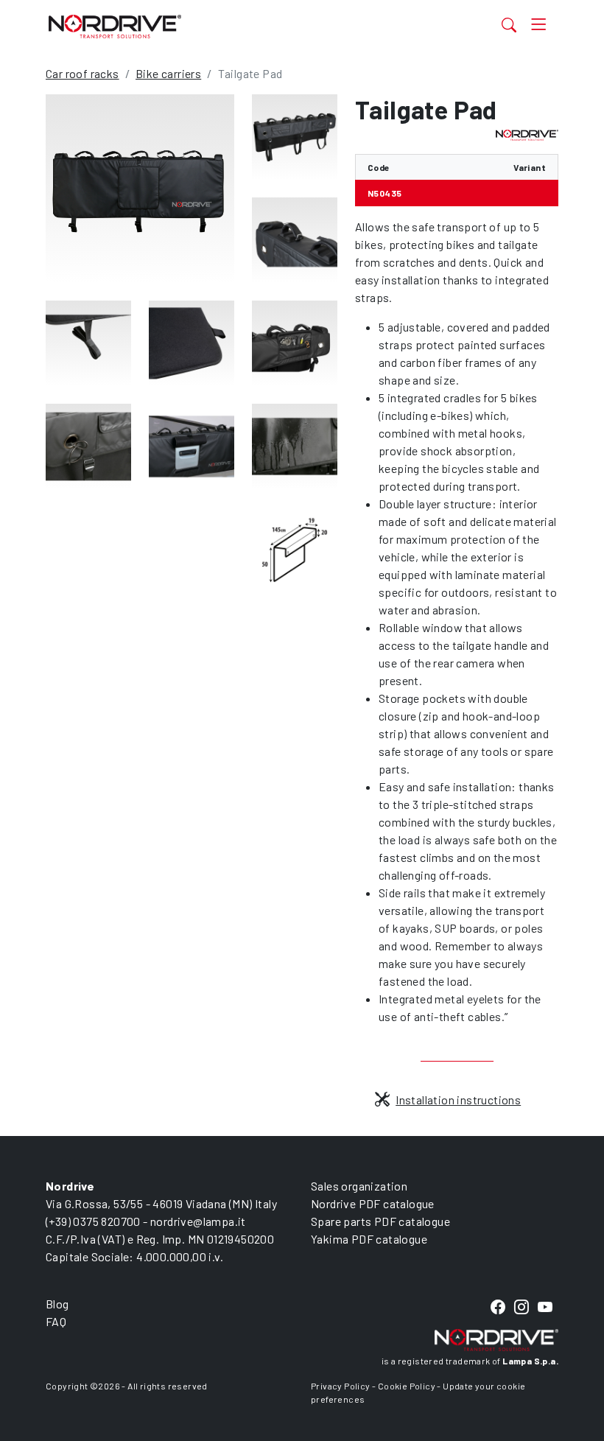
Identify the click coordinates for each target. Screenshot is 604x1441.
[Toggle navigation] (538, 24)
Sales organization (359, 1186)
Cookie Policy (406, 1386)
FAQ (56, 1321)
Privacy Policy (341, 1386)
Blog (57, 1304)
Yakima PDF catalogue (369, 1239)
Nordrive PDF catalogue (373, 1203)
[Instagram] (521, 1307)
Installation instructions (458, 1100)
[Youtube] (545, 1307)
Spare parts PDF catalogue (380, 1221)
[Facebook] (498, 1307)
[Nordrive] (230, 26)
